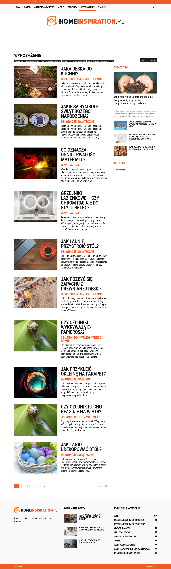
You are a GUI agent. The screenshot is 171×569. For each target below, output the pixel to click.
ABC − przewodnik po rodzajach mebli (89, 541)
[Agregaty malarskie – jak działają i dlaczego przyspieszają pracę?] (120, 138)
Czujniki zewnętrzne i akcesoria (74, 61)
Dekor (90, 61)
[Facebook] (155, 2)
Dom (18, 7)
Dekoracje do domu (102, 61)
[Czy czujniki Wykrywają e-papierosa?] (35, 335)
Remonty (72, 7)
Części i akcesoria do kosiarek (129, 520)
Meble (61, 7)
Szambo (117, 540)
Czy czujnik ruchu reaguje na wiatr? (81, 409)
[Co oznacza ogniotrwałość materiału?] (35, 163)
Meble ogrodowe (122, 532)
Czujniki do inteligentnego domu (27, 61)
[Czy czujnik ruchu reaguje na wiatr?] (35, 420)
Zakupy (102, 7)
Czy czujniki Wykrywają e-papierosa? (76, 327)
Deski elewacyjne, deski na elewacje (132, 549)
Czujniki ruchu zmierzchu (50, 61)
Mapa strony (152, 566)
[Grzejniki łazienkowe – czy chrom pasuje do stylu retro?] (35, 206)
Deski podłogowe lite (124, 545)
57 (39, 486)
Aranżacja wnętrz (44, 7)
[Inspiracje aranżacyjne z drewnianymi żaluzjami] (120, 151)
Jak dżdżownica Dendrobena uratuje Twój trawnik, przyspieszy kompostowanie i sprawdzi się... (133, 100)
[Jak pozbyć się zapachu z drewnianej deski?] (35, 292)
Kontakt (45, 2)
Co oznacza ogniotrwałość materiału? (78, 154)
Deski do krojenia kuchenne (81, 79)
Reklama (36, 2)
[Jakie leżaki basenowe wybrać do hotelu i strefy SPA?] (120, 125)
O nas (29, 2)
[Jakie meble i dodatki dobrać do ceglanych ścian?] (70, 518)
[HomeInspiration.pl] (85, 21)
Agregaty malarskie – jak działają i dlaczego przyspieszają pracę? (142, 136)
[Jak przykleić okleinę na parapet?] (35, 382)
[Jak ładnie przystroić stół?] (35, 254)
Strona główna (19, 2)
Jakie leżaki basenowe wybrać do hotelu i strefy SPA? (142, 123)
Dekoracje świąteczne (77, 121)
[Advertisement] (85, 41)
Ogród (27, 7)
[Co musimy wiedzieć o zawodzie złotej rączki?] (70, 531)
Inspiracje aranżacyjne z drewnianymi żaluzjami (142, 148)
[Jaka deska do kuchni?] (35, 82)
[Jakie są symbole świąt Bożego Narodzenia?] (35, 120)
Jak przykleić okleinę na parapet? (83, 371)
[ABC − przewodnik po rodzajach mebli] (70, 543)
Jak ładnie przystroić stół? (80, 244)
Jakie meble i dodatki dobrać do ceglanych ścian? (90, 517)
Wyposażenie (88, 7)
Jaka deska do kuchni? (76, 71)
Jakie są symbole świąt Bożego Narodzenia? (80, 111)
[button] (153, 7)
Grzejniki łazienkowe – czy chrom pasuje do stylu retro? (80, 200)
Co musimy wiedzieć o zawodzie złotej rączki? (91, 528)
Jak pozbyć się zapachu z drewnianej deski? (81, 284)
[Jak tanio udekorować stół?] (35, 457)
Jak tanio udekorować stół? (81, 447)
